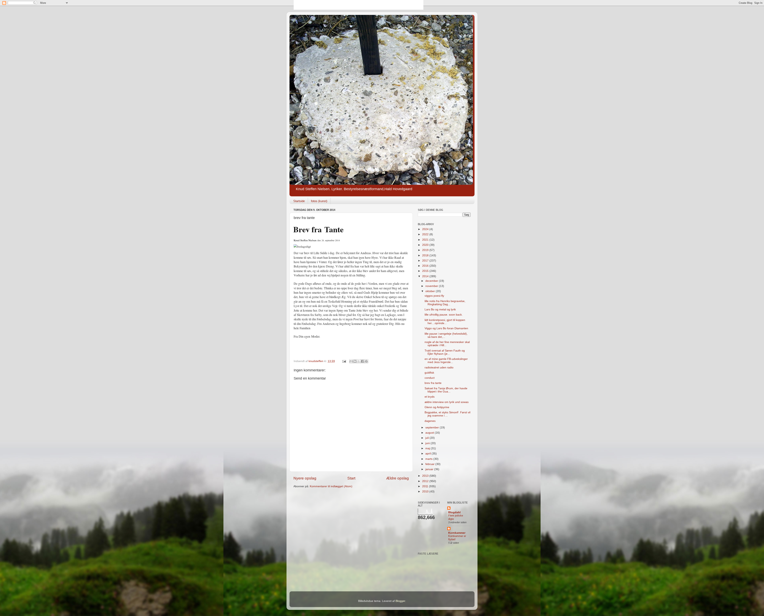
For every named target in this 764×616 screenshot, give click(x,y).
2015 (425, 270)
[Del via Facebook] (362, 361)
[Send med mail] (351, 361)
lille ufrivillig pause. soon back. (444, 314)
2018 (425, 255)
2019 (425, 250)
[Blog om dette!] (355, 361)
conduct (430, 377)
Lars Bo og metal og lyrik (440, 309)
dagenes (430, 420)
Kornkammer (456, 532)
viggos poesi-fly (434, 295)
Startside (299, 201)
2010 (425, 491)
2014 (425, 276)
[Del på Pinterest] (366, 361)
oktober (430, 291)
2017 (425, 260)
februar (430, 464)
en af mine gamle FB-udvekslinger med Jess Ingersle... (446, 360)
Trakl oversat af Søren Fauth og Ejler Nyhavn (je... (445, 352)
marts (429, 458)
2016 (425, 265)
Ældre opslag (397, 478)
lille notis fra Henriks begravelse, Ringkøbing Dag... (445, 303)
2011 (425, 486)
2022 (425, 234)
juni (428, 443)
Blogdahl (454, 512)
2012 (425, 481)
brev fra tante (433, 383)
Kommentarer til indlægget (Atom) (331, 486)
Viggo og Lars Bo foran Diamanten (446, 328)
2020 (425, 244)
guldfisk (429, 372)
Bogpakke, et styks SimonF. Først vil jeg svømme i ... (447, 414)
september (432, 427)
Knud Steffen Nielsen (305, 240)
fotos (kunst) (319, 201)
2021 (425, 239)
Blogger (400, 601)
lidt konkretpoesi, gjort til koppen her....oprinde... (445, 322)
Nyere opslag (304, 478)
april (428, 453)
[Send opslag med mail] (344, 361)
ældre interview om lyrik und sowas (447, 402)
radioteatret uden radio (439, 367)
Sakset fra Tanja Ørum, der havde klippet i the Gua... (446, 390)
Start (351, 478)
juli (427, 437)
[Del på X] (359, 361)
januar (429, 469)
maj (428, 448)
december (432, 280)
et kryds (430, 396)
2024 (425, 229)
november (432, 286)
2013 (425, 475)
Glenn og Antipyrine (437, 407)
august (430, 432)
